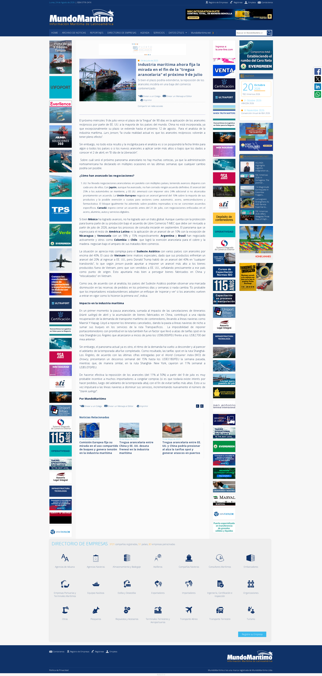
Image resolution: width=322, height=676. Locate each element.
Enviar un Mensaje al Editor (179, 96)
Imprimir (147, 100)
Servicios (159, 32)
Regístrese (99, 651)
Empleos (113, 651)
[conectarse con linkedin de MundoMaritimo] (317, 86)
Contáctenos (58, 651)
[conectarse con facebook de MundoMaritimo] (317, 71)
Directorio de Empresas (121, 32)
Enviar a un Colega (151, 96)
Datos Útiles (176, 32)
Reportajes (96, 32)
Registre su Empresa (252, 634)
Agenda (144, 32)
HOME (54, 32)
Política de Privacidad (59, 670)
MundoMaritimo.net (201, 32)
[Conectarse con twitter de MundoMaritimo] (317, 79)
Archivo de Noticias (74, 32)
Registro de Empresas (79, 651)
